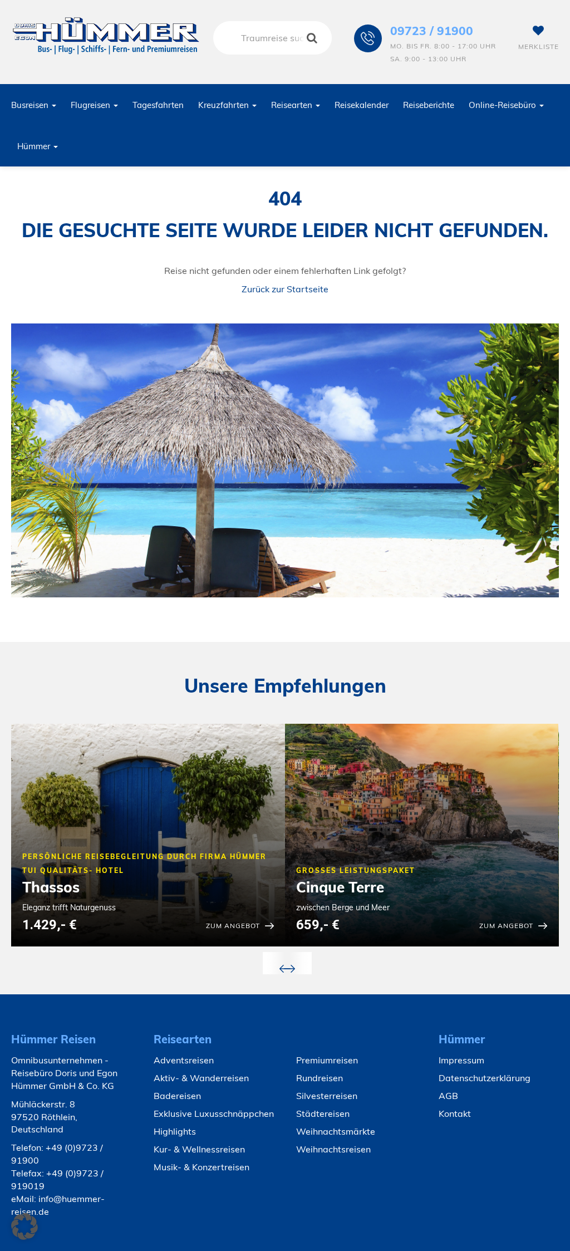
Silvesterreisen (326, 1095)
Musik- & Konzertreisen (201, 1166)
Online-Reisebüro (503, 105)
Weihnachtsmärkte (335, 1131)
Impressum (461, 1060)
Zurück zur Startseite (285, 289)
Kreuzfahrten (224, 105)
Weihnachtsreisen (333, 1149)
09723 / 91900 (431, 30)
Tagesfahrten (158, 105)
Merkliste (538, 46)
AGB (448, 1095)
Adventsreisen (184, 1060)
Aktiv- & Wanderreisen (201, 1077)
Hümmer (34, 146)
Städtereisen (323, 1113)
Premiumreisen (327, 1060)
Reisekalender (362, 105)
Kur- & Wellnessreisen (199, 1149)
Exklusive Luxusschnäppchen (214, 1113)
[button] (24, 1226)
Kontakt (455, 1113)
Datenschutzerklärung (484, 1077)
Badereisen (177, 1095)
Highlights (175, 1131)
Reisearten (293, 105)
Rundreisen (319, 1077)
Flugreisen (91, 105)
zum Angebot (233, 925)
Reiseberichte (428, 105)
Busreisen (31, 105)
